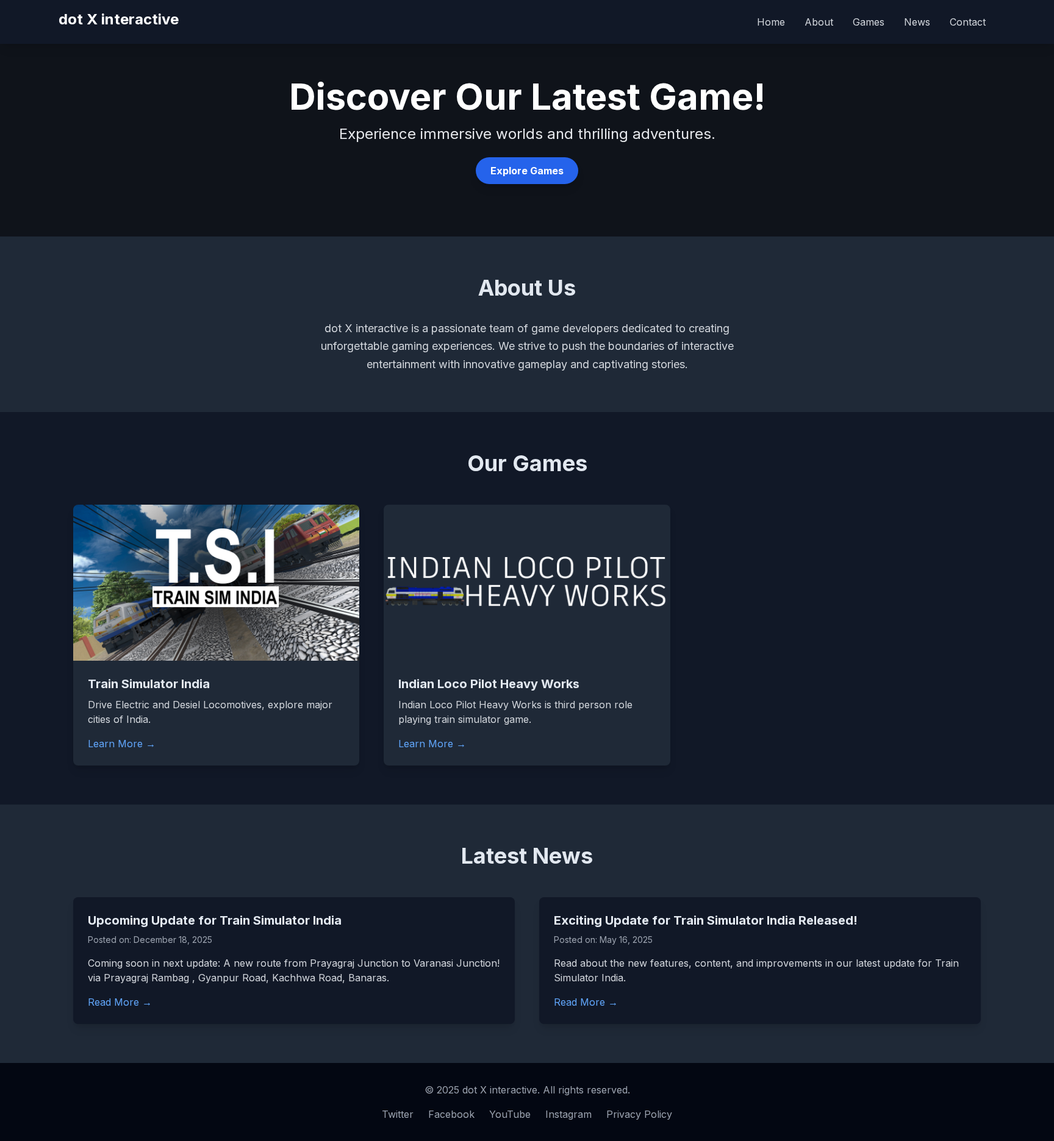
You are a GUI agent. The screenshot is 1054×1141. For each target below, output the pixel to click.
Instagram (568, 1114)
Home (771, 22)
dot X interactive (119, 19)
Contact (968, 22)
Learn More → (122, 744)
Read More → (120, 1002)
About (819, 22)
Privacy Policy (639, 1114)
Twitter (398, 1114)
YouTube (510, 1114)
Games (868, 22)
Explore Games (527, 171)
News (917, 22)
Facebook (451, 1114)
